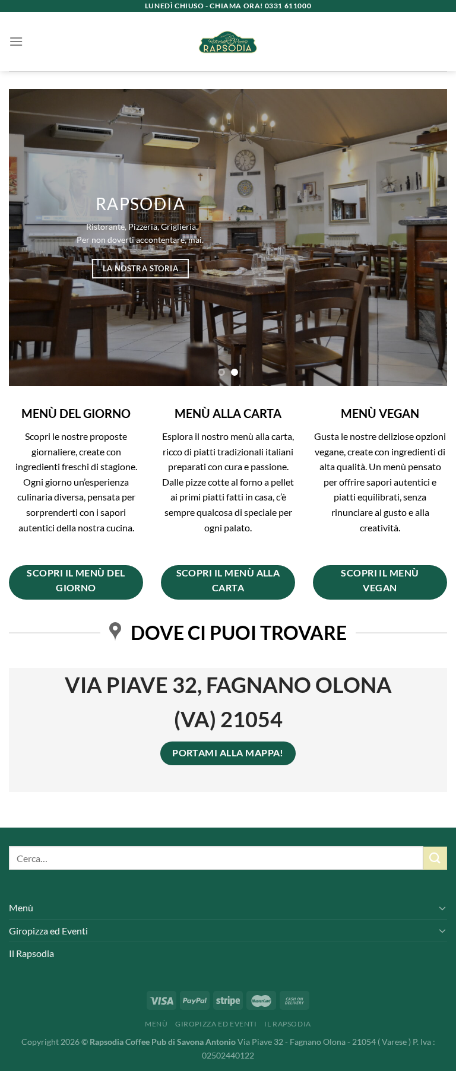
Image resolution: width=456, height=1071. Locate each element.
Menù (21, 907)
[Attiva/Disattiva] (442, 908)
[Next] (423, 237)
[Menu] (16, 41)
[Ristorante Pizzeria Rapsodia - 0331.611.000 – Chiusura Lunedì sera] (228, 41)
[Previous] (32, 237)
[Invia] (435, 858)
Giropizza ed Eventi (48, 930)
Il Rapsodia (31, 953)
